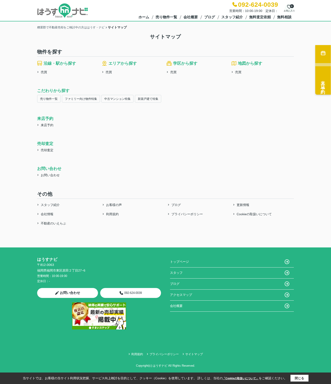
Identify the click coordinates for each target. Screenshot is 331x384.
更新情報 (243, 205)
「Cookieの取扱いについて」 (241, 378)
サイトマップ (194, 354)
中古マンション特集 (117, 99)
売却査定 (47, 150)
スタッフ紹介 (232, 17)
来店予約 (47, 125)
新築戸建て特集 (148, 99)
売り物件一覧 (166, 17)
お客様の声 (114, 205)
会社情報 (47, 214)
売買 (44, 72)
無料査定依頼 (260, 17)
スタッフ (176, 272)
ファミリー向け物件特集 (81, 99)
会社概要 (191, 17)
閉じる (299, 378)
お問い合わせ (50, 175)
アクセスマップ (181, 295)
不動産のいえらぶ (53, 223)
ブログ (209, 17)
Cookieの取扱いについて (254, 214)
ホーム (143, 17)
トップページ (179, 261)
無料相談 (284, 17)
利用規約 (112, 214)
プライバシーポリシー (187, 214)
